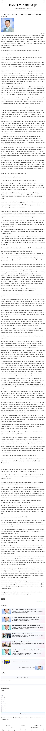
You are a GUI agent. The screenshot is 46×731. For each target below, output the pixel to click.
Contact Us (23, 725)
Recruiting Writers (38, 725)
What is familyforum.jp (34, 727)
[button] (42, 380)
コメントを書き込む (23, 677)
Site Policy (8, 725)
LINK (12, 727)
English (3, 599)
